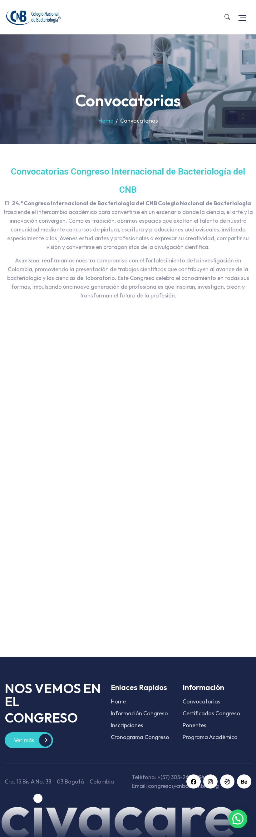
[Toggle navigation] (242, 17)
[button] (238, 818)
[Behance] (244, 781)
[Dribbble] (227, 781)
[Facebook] (193, 781)
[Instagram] (210, 781)
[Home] (33, 17)
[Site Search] (227, 17)
